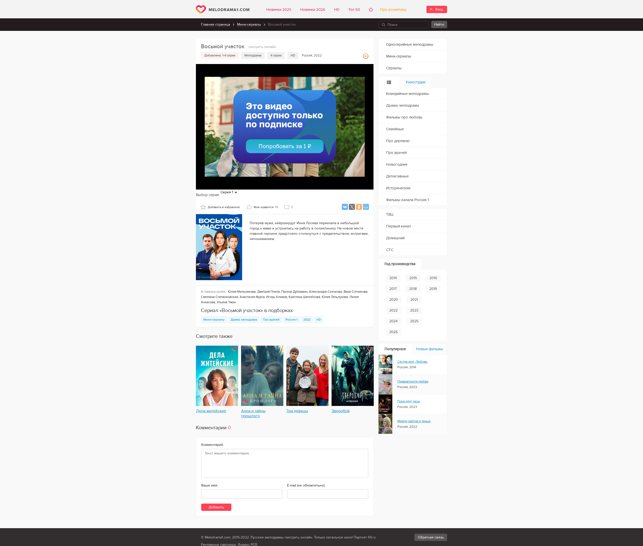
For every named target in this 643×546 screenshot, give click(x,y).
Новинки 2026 (312, 9)
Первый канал (398, 226)
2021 (414, 299)
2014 (393, 278)
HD (337, 9)
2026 (393, 332)
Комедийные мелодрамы (407, 93)
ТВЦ (389, 214)
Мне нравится (266, 207)
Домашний (395, 238)
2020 (393, 299)
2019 (433, 289)
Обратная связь (431, 537)
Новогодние (396, 164)
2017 (393, 289)
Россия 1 (291, 319)
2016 (433, 278)
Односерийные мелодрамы (409, 44)
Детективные (397, 176)
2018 (413, 289)
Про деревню (398, 141)
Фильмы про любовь (404, 117)
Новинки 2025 (278, 9)
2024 (393, 321)
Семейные (395, 129)
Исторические (398, 188)
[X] (352, 207)
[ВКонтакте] (345, 207)
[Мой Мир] (366, 207)
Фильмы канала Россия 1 (407, 200)
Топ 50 (354, 9)
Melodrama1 (222, 9)
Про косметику (392, 9)
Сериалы (394, 68)
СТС (389, 250)
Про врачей (271, 319)
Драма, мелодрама (244, 319)
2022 (306, 319)
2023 (414, 310)
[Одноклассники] (359, 207)
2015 (413, 278)
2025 (414, 321)
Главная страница (215, 24)
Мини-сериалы (249, 24)
